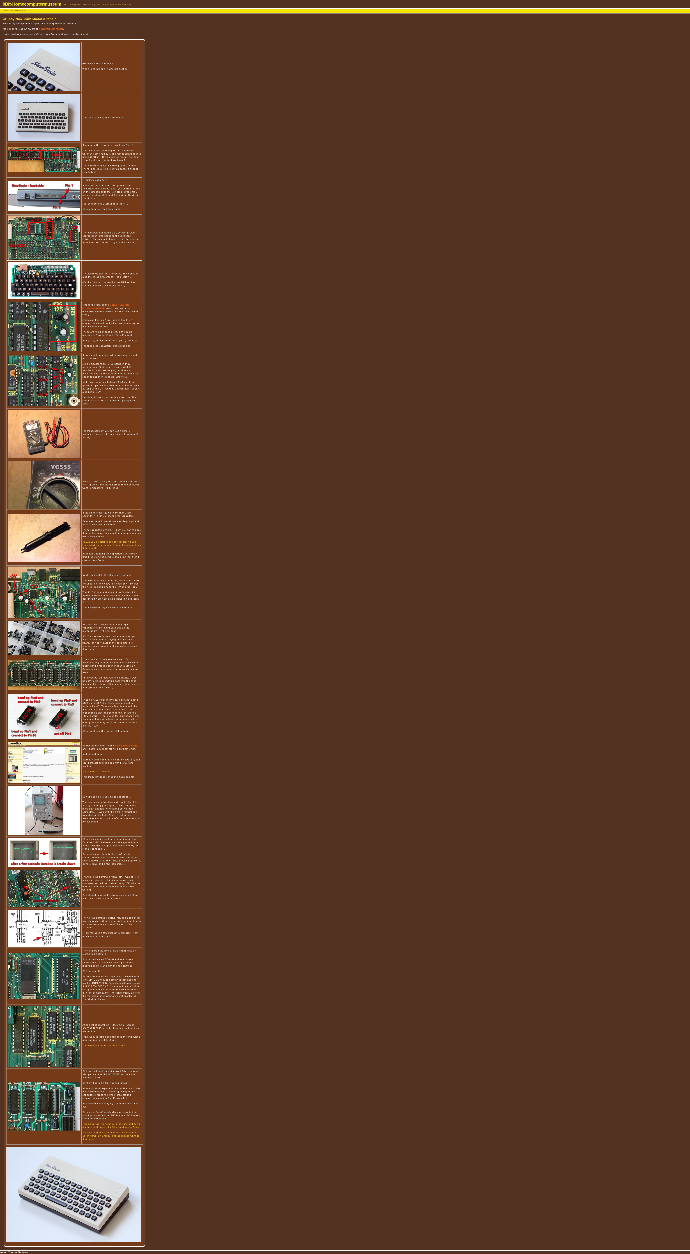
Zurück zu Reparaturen (15, 11)
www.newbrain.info (126, 745)
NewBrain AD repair (51, 29)
